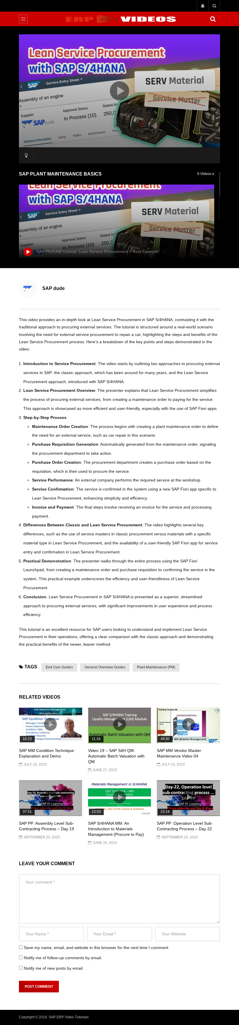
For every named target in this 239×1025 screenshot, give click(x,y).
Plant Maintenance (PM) (156, 667)
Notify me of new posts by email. (54, 968)
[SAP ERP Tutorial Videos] (119, 19)
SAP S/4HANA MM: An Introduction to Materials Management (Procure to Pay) (116, 829)
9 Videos (204, 174)
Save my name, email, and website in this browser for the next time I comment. (96, 947)
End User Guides (59, 667)
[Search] (214, 6)
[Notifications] (202, 6)
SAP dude (53, 288)
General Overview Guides (105, 667)
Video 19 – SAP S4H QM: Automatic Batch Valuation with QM (116, 756)
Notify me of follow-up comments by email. (63, 957)
